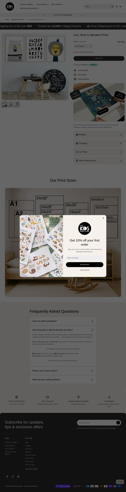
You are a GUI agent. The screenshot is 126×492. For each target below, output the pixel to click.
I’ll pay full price (85, 270)
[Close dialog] (103, 218)
